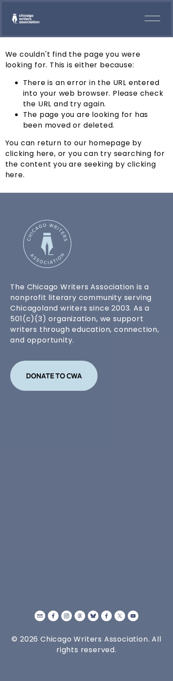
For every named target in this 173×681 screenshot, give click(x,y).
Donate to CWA (54, 375)
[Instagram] (66, 616)
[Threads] (80, 616)
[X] (119, 616)
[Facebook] (53, 616)
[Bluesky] (93, 616)
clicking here (29, 153)
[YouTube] (133, 616)
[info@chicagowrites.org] (40, 616)
